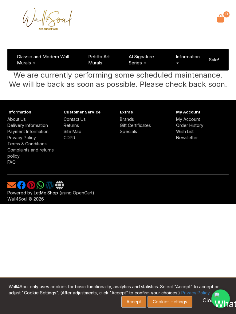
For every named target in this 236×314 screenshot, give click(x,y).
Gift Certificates (135, 125)
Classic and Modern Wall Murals (43, 60)
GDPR (69, 137)
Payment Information (28, 131)
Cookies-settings (170, 301)
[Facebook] (22, 186)
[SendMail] (12, 186)
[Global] (59, 186)
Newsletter (187, 137)
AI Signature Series (141, 60)
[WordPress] (50, 186)
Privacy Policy (21, 137)
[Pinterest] (32, 186)
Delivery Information (27, 125)
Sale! (214, 60)
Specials (128, 131)
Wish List (185, 131)
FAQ (11, 162)
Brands (127, 119)
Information (188, 56)
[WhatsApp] (41, 186)
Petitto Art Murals (99, 60)
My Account (188, 119)
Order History (189, 125)
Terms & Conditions (27, 143)
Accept (134, 301)
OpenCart (82, 192)
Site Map (72, 131)
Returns (71, 125)
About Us (16, 119)
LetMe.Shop (46, 192)
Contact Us (75, 119)
